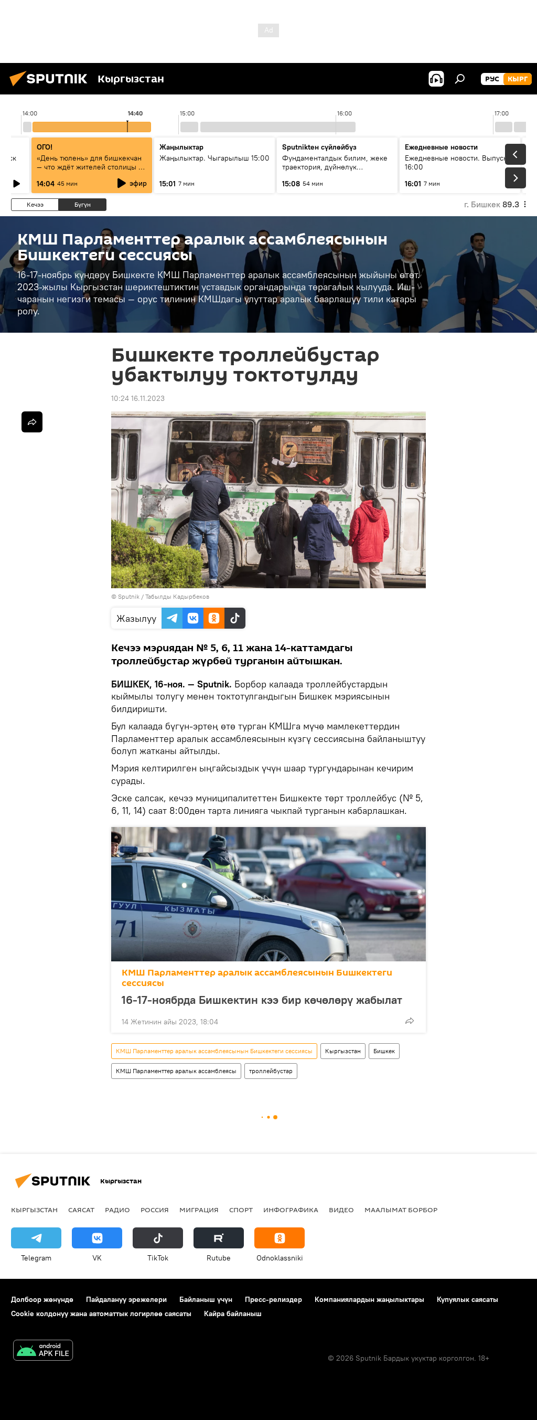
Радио (117, 1209)
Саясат (81, 1209)
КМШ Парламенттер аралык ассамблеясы (176, 1071)
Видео (341, 1209)
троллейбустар (271, 1071)
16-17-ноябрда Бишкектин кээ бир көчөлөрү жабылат (262, 999)
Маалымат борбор (400, 1209)
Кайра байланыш (233, 1313)
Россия (155, 1209)
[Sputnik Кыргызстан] (51, 87)
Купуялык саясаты (467, 1299)
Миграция (199, 1209)
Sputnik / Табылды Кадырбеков (163, 596)
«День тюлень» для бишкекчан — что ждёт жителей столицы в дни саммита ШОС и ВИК (89, 167)
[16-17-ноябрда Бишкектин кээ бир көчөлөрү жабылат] (268, 894)
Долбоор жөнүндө (42, 1299)
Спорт (241, 1209)
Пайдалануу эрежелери (126, 1299)
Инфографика (290, 1209)
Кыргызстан (343, 1051)
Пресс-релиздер (273, 1299)
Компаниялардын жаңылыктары (369, 1299)
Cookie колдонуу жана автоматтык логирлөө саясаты (101, 1313)
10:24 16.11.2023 (138, 398)
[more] (409, 1020)
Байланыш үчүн (205, 1299)
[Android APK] (43, 1351)
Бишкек (384, 1051)
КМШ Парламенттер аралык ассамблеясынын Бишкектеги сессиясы (257, 978)
